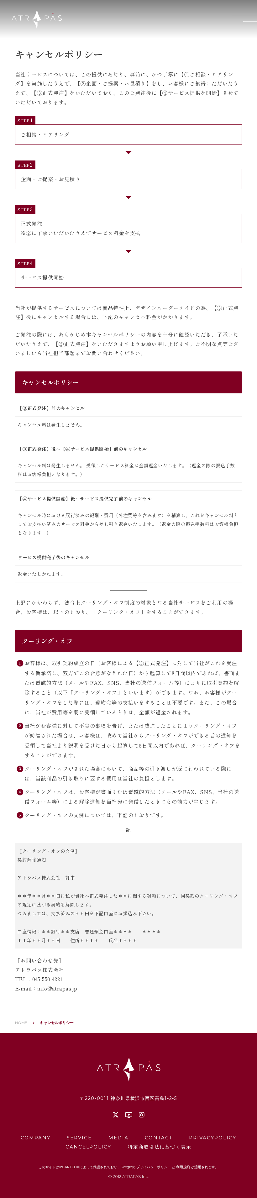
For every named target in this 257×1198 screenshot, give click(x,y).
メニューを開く (244, 18)
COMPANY (35, 1138)
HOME (21, 1022)
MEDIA (118, 1138)
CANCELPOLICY (88, 1147)
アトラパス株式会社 (37, 19)
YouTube (129, 1115)
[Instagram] (142, 1115)
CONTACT (159, 1138)
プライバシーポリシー (153, 1167)
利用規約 (183, 1167)
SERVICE (79, 1138)
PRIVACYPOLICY (212, 1138)
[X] (115, 1115)
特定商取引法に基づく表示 (159, 1147)
